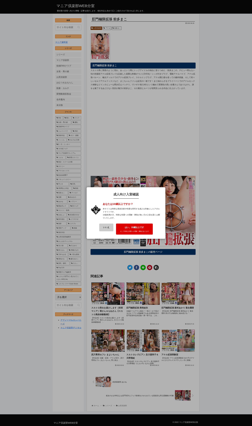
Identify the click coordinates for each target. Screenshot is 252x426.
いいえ (106, 227)
